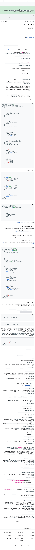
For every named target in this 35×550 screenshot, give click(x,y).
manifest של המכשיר (19, 35)
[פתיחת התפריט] (33, 1)
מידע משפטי (23, 545)
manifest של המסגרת (9, 35)
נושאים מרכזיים (27, 21)
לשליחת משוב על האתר (12, 545)
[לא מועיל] (1, 21)
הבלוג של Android (20, 535)
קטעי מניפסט (7, 47)
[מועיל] (3, 21)
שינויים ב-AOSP (11, 11)
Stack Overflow (9, 538)
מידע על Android (31, 545)
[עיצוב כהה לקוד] (32, 103)
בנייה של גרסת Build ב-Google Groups (18, 540)
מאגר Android (32, 532)
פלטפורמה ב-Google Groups (18, 538)
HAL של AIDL (27, 385)
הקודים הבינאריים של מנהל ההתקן (29, 539)
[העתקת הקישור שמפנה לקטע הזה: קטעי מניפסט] (26, 302)
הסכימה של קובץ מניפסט (30, 37)
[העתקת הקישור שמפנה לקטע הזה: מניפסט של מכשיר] (23, 41)
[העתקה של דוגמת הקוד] (33, 103)
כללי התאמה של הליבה (23, 518)
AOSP (33, 21)
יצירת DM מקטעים (29, 48)
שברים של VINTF (16, 349)
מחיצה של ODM (10, 49)
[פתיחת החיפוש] (12, 1)
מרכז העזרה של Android (7, 532)
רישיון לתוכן (15, 525)
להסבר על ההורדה (31, 535)
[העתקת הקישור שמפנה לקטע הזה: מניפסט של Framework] (21, 226)
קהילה (27, 545)
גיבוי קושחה (32, 538)
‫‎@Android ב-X (20, 532)
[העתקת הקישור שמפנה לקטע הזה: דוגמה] (30, 308)
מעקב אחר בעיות (8, 539)
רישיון (20, 545)
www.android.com (8, 535)
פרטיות (18, 545)
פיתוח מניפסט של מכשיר (21, 222)
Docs (30, 21)
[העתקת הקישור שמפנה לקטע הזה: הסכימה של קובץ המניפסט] (19, 353)
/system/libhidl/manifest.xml (20, 231)
